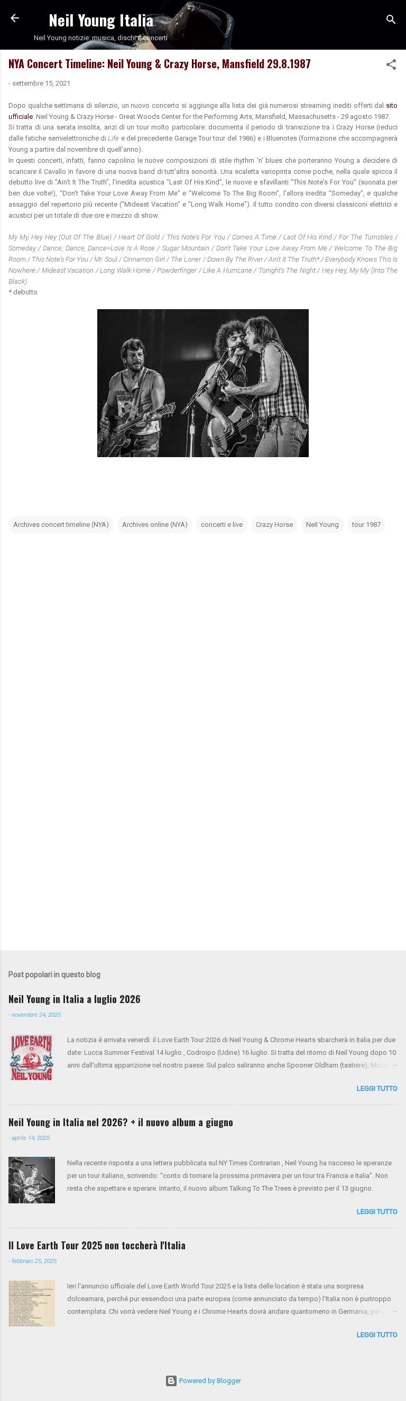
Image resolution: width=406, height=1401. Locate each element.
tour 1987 (366, 524)
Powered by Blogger (209, 1381)
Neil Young (322, 524)
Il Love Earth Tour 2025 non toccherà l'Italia (97, 1245)
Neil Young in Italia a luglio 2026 (74, 999)
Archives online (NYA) (155, 524)
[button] (391, 66)
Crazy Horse (274, 524)
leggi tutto (377, 1088)
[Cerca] (391, 21)
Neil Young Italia (101, 19)
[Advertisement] (203, 859)
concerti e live (222, 524)
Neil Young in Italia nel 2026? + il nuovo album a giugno (120, 1122)
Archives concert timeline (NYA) (61, 524)
